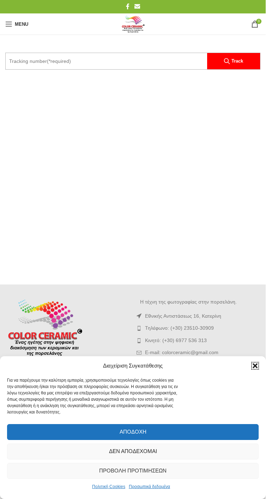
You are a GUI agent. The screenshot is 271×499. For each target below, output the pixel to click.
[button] (255, 365)
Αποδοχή (133, 432)
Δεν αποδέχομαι (133, 451)
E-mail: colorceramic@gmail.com (181, 352)
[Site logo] (133, 24)
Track (237, 61)
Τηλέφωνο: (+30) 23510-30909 (179, 328)
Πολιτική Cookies (108, 486)
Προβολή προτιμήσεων (133, 471)
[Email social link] (137, 6)
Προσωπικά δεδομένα (149, 486)
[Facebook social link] (128, 6)
